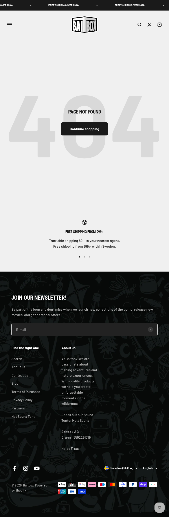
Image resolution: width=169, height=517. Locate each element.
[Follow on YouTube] (37, 468)
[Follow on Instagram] (26, 468)
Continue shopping (84, 129)
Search (16, 359)
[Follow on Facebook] (14, 468)
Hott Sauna (80, 420)
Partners (18, 408)
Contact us (19, 375)
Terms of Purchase (25, 391)
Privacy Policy (22, 400)
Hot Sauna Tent (23, 416)
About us (18, 367)
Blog (14, 383)
